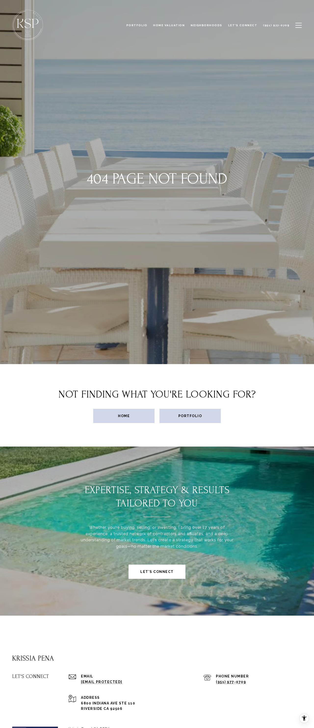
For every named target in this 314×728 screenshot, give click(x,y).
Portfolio (190, 416)
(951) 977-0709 (231, 682)
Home (124, 416)
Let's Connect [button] (157, 572)
